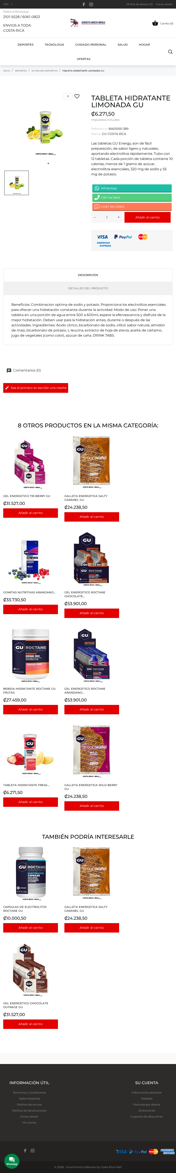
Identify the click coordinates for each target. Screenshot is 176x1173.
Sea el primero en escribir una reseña (38, 388)
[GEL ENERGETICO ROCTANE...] (114, 543)
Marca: (96, 134)
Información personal (147, 1092)
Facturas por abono (146, 1104)
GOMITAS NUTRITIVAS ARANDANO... (29, 592)
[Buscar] (170, 51)
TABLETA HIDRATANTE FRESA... (26, 785)
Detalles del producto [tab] (88, 288)
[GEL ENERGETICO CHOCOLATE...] (53, 954)
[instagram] (91, 4)
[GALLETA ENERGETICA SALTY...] (114, 447)
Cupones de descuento (146, 1116)
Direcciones (146, 1110)
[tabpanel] (44, 127)
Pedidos (146, 1098)
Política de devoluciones (29, 1110)
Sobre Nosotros (29, 1098)
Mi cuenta (29, 1122)
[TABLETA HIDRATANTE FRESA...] (53, 736)
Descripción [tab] (88, 275)
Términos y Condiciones (29, 1092)
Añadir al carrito (147, 217)
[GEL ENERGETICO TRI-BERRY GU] (53, 447)
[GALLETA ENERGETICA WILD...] (114, 736)
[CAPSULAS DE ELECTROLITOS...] (53, 857)
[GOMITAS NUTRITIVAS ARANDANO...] (53, 543)
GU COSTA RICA (114, 134)
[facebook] (84, 4)
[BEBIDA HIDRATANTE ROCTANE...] (53, 639)
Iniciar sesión (29, 1116)
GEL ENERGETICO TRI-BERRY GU (26, 496)
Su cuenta (146, 1082)
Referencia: (99, 129)
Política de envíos (29, 1104)
